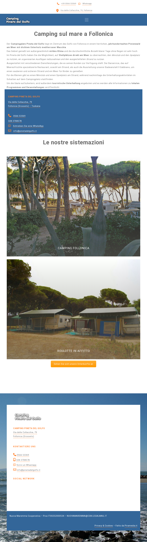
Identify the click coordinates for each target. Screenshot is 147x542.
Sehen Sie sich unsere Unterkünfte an (73, 364)
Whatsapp (87, 4)
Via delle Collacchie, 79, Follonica (76, 10)
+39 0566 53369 (68, 4)
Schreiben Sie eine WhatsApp (28, 126)
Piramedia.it (131, 526)
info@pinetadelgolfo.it (25, 131)
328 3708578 (15, 121)
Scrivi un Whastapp (26, 465)
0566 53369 (19, 116)
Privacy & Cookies (104, 526)
